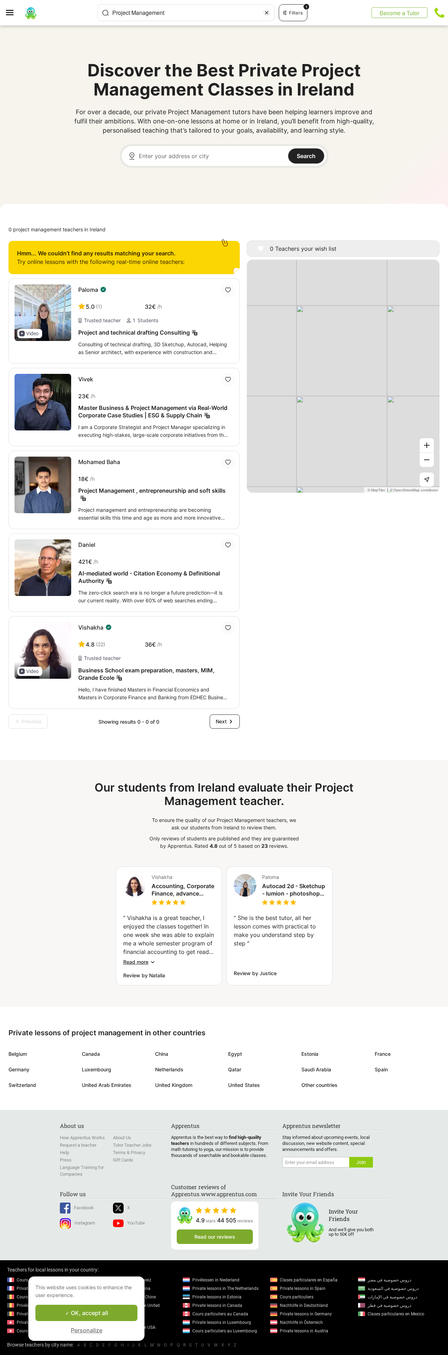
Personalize (86, 1330)
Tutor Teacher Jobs (132, 1145)
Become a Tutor (399, 13)
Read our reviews (214, 1237)
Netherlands (169, 1069)
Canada (91, 1054)
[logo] (31, 12)
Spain (381, 1069)
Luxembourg (96, 1069)
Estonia (309, 1054)
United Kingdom (173, 1085)
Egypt (235, 1054)
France (383, 1054)
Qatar (234, 1069)
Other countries (319, 1085)
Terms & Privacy (129, 1152)
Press (66, 1160)
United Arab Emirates (106, 1085)
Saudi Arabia (316, 1069)
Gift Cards (123, 1160)
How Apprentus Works (82, 1137)
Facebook (84, 1207)
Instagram (84, 1223)
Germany (18, 1069)
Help (64, 1152)
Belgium (17, 1054)
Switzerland (22, 1085)
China (161, 1054)
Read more (135, 962)
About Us (122, 1137)
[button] (29, 333)
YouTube (136, 1223)
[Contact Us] (439, 13)
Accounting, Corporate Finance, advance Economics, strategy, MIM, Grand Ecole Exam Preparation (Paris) (183, 889)
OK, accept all (88, 1312)
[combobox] (185, 12)
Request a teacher (78, 1145)
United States (244, 1085)
